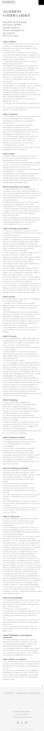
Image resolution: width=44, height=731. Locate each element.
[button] (41, 2)
